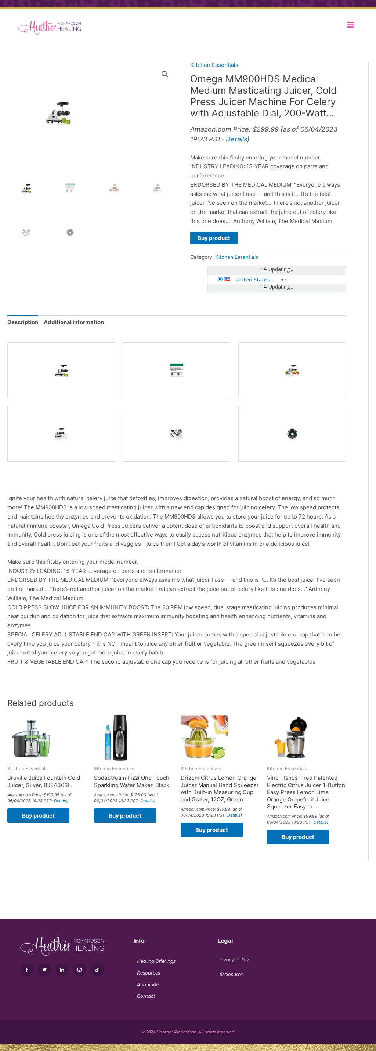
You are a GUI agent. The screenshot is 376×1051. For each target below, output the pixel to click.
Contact (146, 996)
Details (236, 139)
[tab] (22, 322)
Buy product (214, 237)
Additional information (74, 322)
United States (252, 279)
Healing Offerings (156, 961)
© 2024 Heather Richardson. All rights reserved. (188, 1031)
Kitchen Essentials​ (214, 64)
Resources (148, 973)
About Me (148, 984)
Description (22, 322)
